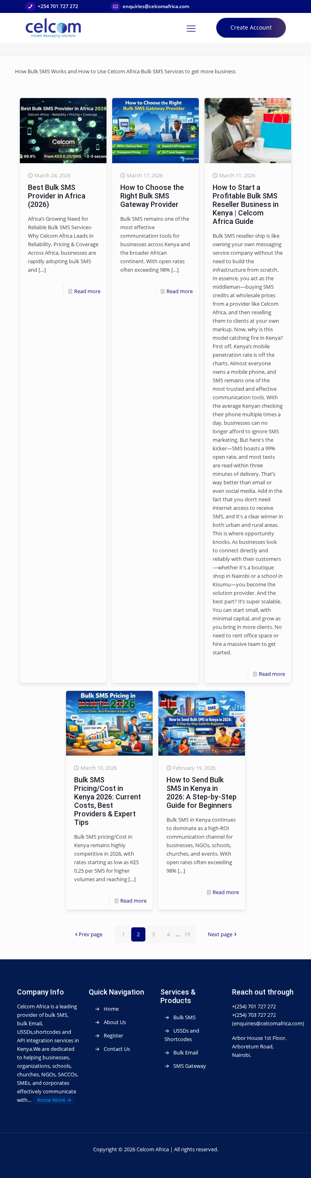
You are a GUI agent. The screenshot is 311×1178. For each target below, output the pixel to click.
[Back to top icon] (278, 1165)
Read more (87, 291)
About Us (115, 1022)
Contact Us (117, 1048)
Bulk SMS (184, 1017)
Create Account (251, 27)
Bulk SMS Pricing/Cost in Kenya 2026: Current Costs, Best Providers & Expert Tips (107, 801)
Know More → (53, 1099)
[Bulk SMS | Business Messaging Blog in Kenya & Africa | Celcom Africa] (53, 28)
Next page (220, 934)
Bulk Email (185, 1052)
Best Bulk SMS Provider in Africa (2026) (56, 196)
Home (111, 1008)
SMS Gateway (189, 1065)
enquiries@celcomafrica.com (156, 6)
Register (113, 1035)
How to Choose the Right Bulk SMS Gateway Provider (152, 196)
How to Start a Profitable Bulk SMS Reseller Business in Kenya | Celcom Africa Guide (246, 204)
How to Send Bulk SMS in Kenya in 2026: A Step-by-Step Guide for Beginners (201, 792)
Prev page (90, 934)
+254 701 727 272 (58, 6)
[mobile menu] (191, 28)
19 (187, 934)
